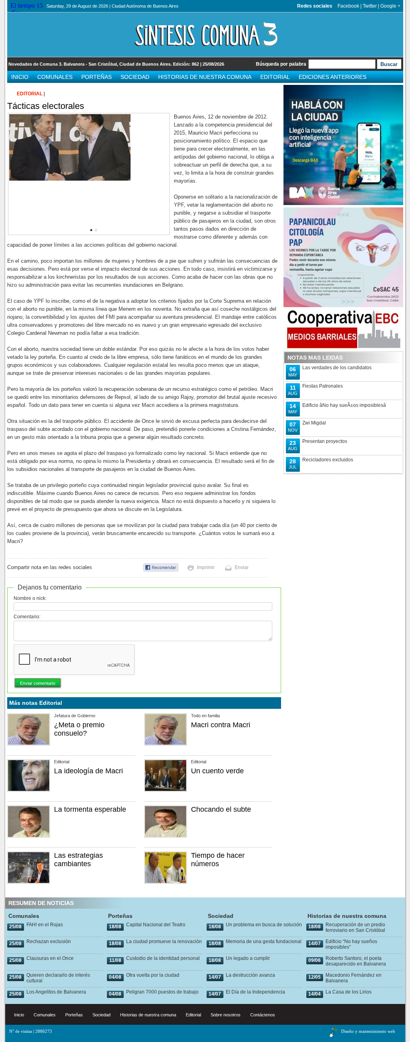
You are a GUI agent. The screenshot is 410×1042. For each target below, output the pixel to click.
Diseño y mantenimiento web (368, 1031)
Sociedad (135, 77)
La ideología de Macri (88, 771)
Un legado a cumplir (248, 958)
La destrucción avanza (250, 975)
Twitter (370, 6)
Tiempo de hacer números (218, 859)
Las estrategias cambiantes (78, 859)
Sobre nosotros (226, 1014)
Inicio (19, 77)
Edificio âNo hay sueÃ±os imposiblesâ (344, 405)
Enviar (242, 567)
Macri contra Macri (220, 725)
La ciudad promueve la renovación (164, 941)
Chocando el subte (221, 809)
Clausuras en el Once (50, 958)
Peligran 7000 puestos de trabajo (162, 992)
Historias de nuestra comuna (204, 77)
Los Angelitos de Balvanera (56, 992)
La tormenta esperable (90, 809)
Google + (390, 6)
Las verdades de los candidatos (337, 367)
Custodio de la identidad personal (163, 958)
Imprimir (206, 567)
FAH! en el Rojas (44, 924)
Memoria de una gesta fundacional (263, 941)
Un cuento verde (217, 771)
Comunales (54, 77)
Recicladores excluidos (327, 460)
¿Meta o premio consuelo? (79, 729)
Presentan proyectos (324, 441)
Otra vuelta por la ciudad (152, 975)
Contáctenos (262, 1014)
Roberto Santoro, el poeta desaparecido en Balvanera (356, 961)
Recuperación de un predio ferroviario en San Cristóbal (355, 927)
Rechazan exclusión (48, 941)
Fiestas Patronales (322, 386)
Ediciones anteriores (332, 77)
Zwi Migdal (314, 423)
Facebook (348, 6)
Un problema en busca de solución (264, 924)
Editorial (275, 77)
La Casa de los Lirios (349, 992)
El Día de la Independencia (255, 992)
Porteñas (96, 77)
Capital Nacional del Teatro (155, 924)
